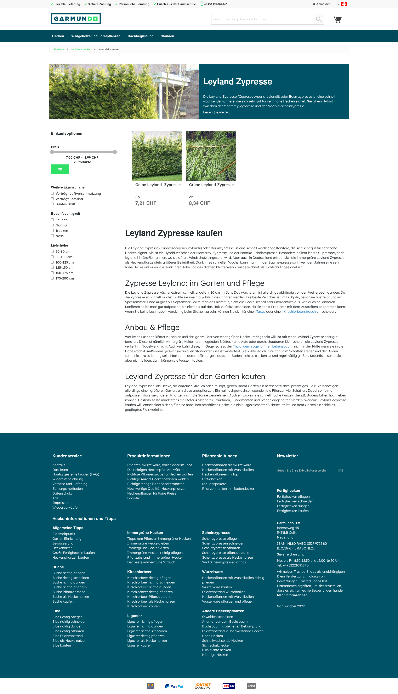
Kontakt (58, 465)
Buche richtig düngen (68, 582)
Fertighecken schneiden (295, 501)
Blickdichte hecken (216, 650)
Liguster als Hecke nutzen (147, 640)
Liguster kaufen (139, 645)
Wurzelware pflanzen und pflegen (228, 601)
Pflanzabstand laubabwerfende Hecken (232, 631)
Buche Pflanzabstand (68, 592)
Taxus (260, 311)
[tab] (88, 133)
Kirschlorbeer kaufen (143, 606)
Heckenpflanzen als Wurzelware (226, 465)
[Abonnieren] (340, 470)
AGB (55, 498)
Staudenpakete (214, 484)
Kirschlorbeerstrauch (299, 311)
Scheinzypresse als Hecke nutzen (227, 557)
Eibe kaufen (61, 645)
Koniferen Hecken (81, 49)
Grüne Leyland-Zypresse (211, 184)
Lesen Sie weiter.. (216, 112)
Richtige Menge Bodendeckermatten (155, 484)
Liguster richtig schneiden (147, 631)
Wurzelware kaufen (217, 587)
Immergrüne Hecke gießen (148, 543)
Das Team (60, 470)
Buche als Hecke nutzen (70, 596)
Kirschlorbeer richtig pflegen (149, 578)
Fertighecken (212, 479)
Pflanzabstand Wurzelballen (223, 592)
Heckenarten (62, 548)
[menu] (199, 36)
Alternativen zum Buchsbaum (225, 621)
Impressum (61, 503)
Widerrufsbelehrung (67, 479)
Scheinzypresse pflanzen (221, 548)
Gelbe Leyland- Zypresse (158, 184)
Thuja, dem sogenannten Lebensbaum (262, 346)
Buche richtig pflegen (68, 573)
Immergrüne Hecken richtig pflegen (155, 553)
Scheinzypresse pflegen (220, 538)
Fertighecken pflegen (293, 496)
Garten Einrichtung (66, 538)
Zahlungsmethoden (67, 488)
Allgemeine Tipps (67, 527)
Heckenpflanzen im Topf (220, 474)
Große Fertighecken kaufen (73, 553)
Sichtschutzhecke (215, 645)
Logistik (133, 498)
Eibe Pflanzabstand (67, 636)
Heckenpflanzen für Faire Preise (151, 493)
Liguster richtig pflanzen (146, 636)
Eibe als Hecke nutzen (69, 640)
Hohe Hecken (212, 636)
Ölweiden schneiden (217, 617)
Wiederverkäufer (65, 507)
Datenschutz (62, 493)
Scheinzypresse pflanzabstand (225, 553)
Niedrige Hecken (215, 655)
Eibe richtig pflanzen (68, 631)
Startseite (58, 49)
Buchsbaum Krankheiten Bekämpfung (231, 626)
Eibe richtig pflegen (67, 617)
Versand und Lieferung (69, 484)
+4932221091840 (215, 4)
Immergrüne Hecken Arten (148, 548)
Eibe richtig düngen (67, 626)
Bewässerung (62, 543)
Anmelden (323, 4)
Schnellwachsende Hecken (222, 640)
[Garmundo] (76, 18)
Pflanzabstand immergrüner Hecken (155, 557)
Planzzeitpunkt (63, 534)
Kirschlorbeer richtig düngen (149, 587)
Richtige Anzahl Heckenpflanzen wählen (158, 479)
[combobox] (267, 19)
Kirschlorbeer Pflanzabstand (149, 596)
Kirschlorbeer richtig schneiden (151, 582)
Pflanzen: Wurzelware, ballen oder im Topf (159, 465)
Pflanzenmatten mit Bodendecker (228, 488)
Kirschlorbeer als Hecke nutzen (151, 601)
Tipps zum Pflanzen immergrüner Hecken (159, 538)
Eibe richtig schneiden (69, 621)
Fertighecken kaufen (293, 511)
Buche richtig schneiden (70, 578)
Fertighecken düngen (293, 506)
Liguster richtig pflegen (145, 621)
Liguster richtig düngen (145, 626)
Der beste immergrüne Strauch (151, 562)
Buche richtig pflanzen (69, 587)
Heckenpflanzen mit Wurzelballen (228, 470)
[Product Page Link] (157, 156)
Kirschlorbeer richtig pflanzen (150, 592)
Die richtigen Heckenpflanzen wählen (155, 470)
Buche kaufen (63, 601)
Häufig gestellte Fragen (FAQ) (75, 474)
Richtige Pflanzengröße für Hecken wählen (160, 474)
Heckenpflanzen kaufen (70, 557)
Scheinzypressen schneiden (223, 543)
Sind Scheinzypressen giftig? (224, 562)
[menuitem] (58, 36)
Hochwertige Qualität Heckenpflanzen (156, 488)
